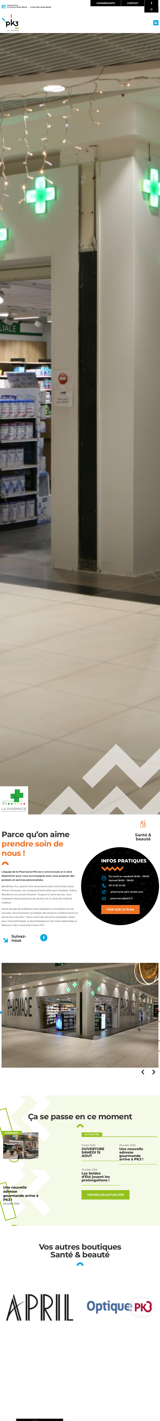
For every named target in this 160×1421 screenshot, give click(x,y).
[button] (155, 22)
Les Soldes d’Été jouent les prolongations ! (96, 1176)
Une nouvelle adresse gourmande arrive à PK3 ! (20, 1193)
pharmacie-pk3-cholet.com (126, 891)
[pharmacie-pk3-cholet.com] (104, 892)
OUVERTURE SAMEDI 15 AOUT (93, 1152)
